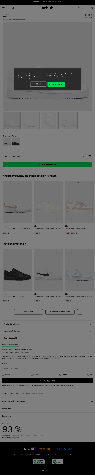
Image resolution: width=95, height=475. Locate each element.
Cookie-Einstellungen (38, 84)
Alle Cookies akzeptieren (56, 84)
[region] (47, 79)
